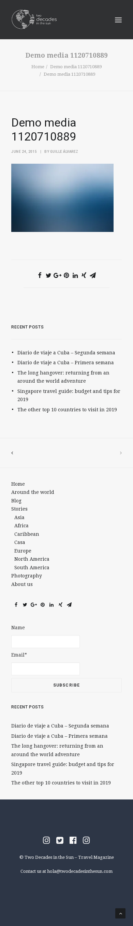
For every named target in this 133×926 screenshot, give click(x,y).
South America (31, 567)
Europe (22, 551)
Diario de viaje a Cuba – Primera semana (65, 362)
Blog (16, 500)
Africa (21, 525)
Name (18, 627)
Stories (19, 509)
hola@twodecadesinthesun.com (80, 871)
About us (22, 584)
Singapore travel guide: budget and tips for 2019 (68, 395)
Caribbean (26, 534)
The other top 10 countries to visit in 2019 (67, 409)
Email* (19, 655)
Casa (19, 542)
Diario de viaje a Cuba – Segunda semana (66, 352)
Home (37, 66)
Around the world (32, 492)
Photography (26, 575)
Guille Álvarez (64, 151)
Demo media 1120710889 (76, 66)
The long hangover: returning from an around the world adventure (63, 377)
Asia (19, 517)
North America (31, 559)
